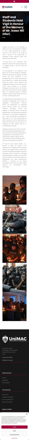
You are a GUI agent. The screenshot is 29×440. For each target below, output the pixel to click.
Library (4, 378)
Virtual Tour (5, 394)
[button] (27, 414)
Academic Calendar (7, 397)
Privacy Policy (14, 438)
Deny (14, 431)
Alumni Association (7, 402)
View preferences (14, 434)
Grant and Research (7, 399)
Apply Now (5, 380)
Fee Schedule (6, 382)
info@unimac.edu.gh (7, 360)
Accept (14, 427)
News (3, 37)
